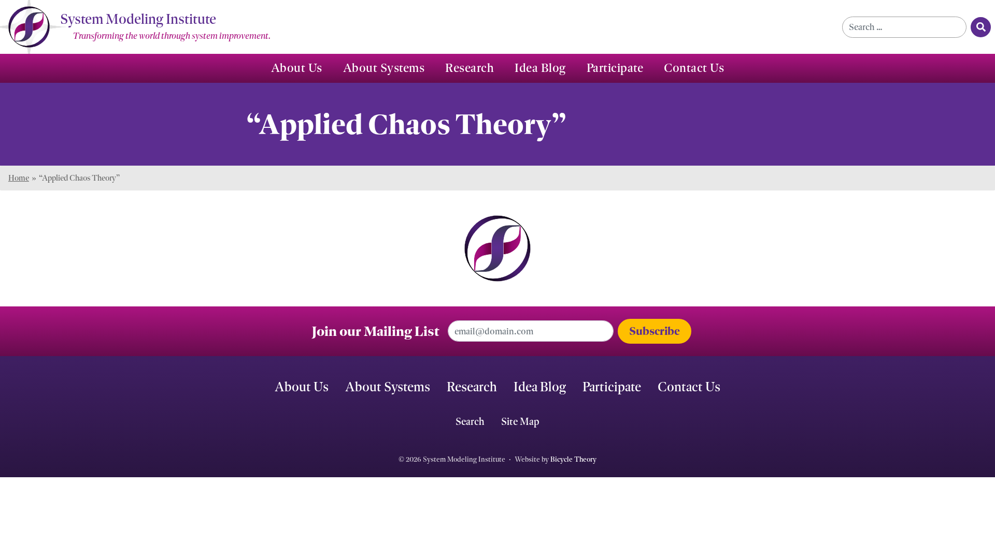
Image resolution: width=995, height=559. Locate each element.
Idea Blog (540, 67)
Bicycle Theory (573, 459)
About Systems (384, 67)
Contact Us (694, 67)
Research (469, 67)
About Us (296, 67)
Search (470, 421)
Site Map (520, 421)
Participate (615, 67)
